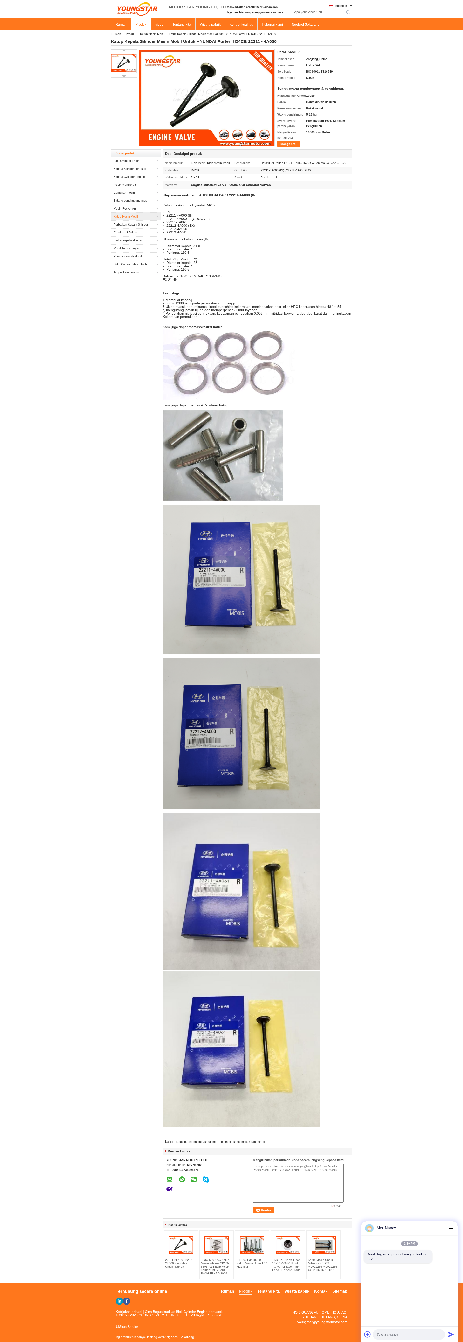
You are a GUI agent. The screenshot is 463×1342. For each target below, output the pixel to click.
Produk (141, 24)
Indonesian (342, 5)
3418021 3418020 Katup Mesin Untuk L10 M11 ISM (252, 1263)
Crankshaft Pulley (125, 232)
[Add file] (367, 1334)
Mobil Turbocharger (126, 248)
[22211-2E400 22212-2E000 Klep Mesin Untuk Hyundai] (181, 1245)
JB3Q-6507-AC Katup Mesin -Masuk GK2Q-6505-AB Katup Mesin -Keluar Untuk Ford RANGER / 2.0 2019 (216, 1266)
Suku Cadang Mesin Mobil (131, 264)
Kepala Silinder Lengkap (130, 169)
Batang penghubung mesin (131, 200)
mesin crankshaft (125, 184)
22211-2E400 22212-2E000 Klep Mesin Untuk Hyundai (179, 1263)
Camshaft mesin (124, 192)
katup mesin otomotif (218, 1141)
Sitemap (339, 1291)
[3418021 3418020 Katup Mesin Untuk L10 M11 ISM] (252, 1245)
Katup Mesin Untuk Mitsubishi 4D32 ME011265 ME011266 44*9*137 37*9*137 (322, 1265)
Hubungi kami (272, 24)
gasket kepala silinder (128, 240)
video (159, 24)
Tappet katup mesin (126, 272)
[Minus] (451, 1228)
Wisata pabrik (210, 24)
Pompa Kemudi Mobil (128, 256)
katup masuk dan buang (249, 1141)
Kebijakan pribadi (129, 1312)
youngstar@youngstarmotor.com (322, 1322)
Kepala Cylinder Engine (129, 176)
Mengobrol (288, 144)
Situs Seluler (128, 1326)
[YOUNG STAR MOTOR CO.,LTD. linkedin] (119, 1301)
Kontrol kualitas (241, 24)
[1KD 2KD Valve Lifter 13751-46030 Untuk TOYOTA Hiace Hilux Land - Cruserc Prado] (288, 1245)
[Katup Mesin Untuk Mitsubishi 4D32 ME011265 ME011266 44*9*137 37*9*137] (323, 1245)
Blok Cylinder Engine (127, 161)
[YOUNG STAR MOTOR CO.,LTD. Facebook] (126, 1301)
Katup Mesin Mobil (152, 34)
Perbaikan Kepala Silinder (131, 224)
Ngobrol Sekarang (306, 24)
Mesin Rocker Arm (125, 208)
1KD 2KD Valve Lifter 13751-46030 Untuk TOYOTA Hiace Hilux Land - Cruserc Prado (286, 1265)
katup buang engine (189, 1141)
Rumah (121, 24)
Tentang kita (181, 24)
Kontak (320, 1291)
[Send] (451, 1334)
